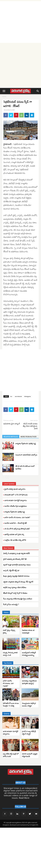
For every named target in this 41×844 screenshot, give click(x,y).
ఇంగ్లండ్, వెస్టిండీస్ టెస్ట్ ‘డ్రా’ (11, 570)
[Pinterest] (16, 115)
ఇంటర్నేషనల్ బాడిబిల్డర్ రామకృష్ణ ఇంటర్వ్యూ (29, 654)
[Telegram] (32, 115)
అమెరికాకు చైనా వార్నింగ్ (11, 424)
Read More (24, 797)
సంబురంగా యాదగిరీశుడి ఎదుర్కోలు (26, 454)
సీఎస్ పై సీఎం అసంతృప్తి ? (11, 604)
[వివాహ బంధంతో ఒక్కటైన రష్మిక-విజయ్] (30, 745)
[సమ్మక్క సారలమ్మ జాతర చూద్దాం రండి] (11, 644)
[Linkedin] (26, 115)
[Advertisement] (20, 22)
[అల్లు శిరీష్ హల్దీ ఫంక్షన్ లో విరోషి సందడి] (11, 745)
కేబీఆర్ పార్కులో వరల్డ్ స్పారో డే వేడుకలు (15, 593)
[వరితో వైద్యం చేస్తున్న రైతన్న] (11, 621)
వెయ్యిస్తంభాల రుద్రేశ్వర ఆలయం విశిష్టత (29, 704)
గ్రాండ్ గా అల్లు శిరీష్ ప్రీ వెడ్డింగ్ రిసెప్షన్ (29, 733)
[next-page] (7, 476)
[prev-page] (3, 476)
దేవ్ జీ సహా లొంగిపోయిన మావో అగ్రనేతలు (25, 467)
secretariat (18, 396)
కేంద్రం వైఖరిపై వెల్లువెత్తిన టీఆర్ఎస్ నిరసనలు (16, 576)
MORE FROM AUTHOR (28, 437)
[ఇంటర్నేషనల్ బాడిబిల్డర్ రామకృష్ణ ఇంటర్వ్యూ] (30, 644)
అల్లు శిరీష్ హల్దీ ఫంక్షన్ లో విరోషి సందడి (11, 755)
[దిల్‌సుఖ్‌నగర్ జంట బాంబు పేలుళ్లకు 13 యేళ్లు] (11, 694)
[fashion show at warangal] (30, 621)
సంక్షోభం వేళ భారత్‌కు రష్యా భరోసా (15, 540)
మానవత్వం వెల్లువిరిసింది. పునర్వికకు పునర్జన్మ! (29, 682)
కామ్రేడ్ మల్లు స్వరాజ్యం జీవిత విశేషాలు (14, 587)
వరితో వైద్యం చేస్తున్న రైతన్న (9, 631)
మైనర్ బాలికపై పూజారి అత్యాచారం (15, 489)
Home (4, 97)
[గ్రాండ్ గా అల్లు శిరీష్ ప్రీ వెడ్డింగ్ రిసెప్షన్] (30, 723)
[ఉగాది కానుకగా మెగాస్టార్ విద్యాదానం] (11, 723)
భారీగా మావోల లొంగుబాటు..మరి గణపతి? (17, 517)
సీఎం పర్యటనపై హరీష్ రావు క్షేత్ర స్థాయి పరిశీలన (17, 598)
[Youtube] (36, 814)
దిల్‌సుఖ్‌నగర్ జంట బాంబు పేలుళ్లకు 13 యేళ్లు (11, 704)
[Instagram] (11, 813)
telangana (27, 396)
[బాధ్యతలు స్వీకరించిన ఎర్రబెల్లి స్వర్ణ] (8, 446)
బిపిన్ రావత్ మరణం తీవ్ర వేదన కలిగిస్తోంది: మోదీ (30, 426)
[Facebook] (5, 115)
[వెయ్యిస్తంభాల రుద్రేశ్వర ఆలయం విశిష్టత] (30, 694)
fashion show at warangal (28, 631)
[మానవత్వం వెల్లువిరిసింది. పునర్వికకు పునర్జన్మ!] (30, 672)
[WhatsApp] (21, 115)
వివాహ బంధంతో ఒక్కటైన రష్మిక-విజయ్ (29, 755)
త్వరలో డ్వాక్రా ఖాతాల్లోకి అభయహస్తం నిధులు (17, 564)
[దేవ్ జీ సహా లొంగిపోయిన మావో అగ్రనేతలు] (8, 468)
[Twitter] (11, 115)
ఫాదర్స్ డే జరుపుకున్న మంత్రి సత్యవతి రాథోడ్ (16, 553)
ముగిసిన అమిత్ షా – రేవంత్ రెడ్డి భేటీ (15, 523)
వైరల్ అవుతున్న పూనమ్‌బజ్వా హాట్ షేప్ (15, 559)
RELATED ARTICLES (11, 437)
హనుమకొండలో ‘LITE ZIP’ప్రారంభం (16, 494)
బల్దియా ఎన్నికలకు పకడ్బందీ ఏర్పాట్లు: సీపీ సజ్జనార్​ (18, 581)
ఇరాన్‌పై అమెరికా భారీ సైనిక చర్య (14, 534)
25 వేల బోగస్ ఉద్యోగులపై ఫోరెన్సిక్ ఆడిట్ (17, 528)
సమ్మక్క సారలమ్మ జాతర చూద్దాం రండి (10, 654)
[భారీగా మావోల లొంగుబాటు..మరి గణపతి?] (11, 672)
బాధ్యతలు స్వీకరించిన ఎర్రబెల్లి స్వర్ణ (25, 443)
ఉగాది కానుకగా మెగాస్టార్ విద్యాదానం (15, 500)
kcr (11, 396)
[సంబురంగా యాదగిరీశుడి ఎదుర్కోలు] (8, 457)
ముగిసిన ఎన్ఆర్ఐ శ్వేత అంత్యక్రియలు (15, 506)
